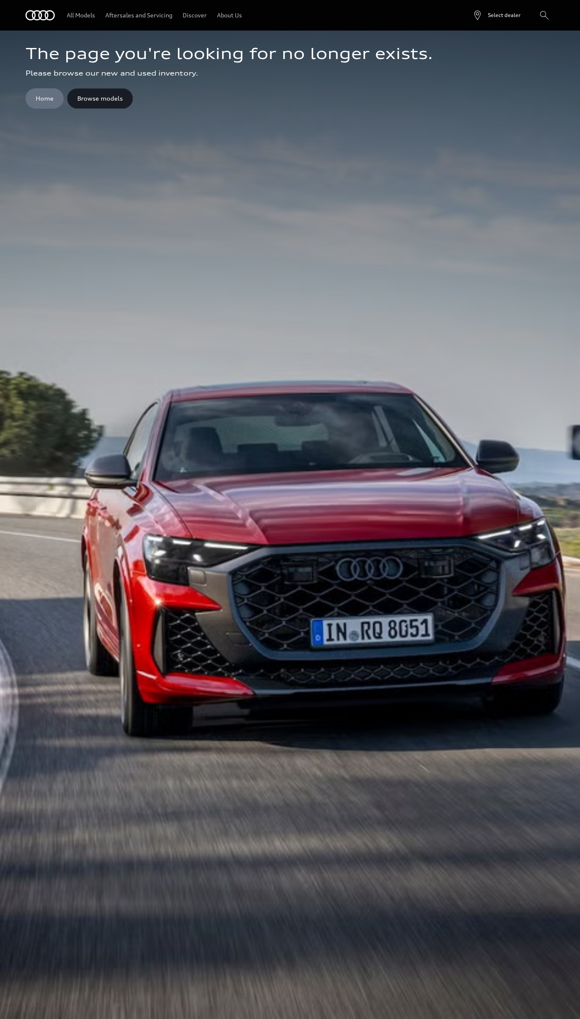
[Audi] (40, 15)
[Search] (544, 15)
